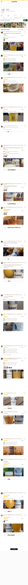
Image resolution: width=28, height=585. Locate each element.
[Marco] (8, 408)
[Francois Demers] (11, 408)
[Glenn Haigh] (13, 169)
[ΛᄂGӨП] (18, 227)
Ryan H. (18, 147)
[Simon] (12, 169)
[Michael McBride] (8, 203)
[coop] (15, 227)
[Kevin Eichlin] (9, 74)
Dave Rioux (5, 345)
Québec (10, 31)
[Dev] (16, 227)
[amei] (8, 479)
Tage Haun (5, 77)
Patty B (4, 183)
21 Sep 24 (4, 225)
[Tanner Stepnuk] (8, 227)
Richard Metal (5, 241)
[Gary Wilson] (11, 169)
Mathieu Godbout (6, 492)
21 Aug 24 (4, 354)
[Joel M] (12, 535)
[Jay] (15, 203)
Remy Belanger (5, 411)
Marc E (4, 31)
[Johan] (8, 281)
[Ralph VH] (8, 169)
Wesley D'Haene (5, 207)
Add (26, 20)
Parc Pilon (20, 241)
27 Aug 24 (4, 310)
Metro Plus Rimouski (10, 296)
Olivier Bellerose (5, 459)
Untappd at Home (20, 345)
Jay (3, 145)
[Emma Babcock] (9, 535)
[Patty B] (15, 169)
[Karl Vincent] (8, 259)
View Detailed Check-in (8, 51)
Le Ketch (7, 10)
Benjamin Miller (5, 358)
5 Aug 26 (4, 51)
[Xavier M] (11, 511)
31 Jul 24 (4, 509)
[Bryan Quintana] (13, 227)
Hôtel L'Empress (19, 294)
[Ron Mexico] (9, 203)
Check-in (24, 20)
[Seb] (8, 511)
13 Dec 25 (4, 122)
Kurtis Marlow (5, 514)
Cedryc (4, 438)
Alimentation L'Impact (10, 266)
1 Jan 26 (4, 93)
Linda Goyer (5, 125)
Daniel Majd (5, 262)
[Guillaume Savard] (8, 131)
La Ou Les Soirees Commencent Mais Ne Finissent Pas (12, 358)
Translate (5, 244)
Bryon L (4, 294)
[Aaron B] (19, 227)
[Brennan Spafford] (11, 535)
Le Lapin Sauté (19, 31)
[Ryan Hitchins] (9, 169)
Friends (24, 29)
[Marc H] (13, 535)
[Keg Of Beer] (12, 227)
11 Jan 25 (4, 129)
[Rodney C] (8, 535)
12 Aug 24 (4, 406)
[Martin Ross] (9, 408)
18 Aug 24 (4, 379)
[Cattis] (9, 281)
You (26, 29)
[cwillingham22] (8, 74)
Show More (14, 549)
